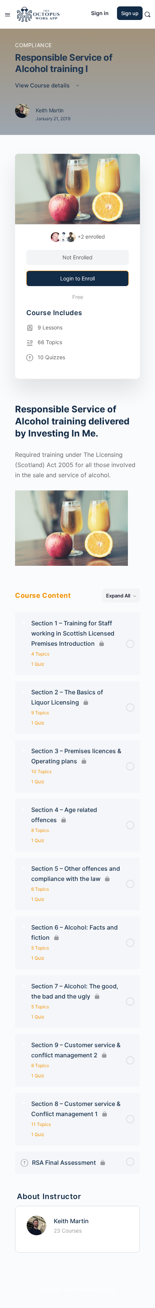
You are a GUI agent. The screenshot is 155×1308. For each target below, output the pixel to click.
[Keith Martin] (36, 1224)
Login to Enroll (77, 278)
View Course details (43, 85)
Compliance (33, 45)
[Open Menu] (7, 14)
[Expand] (24, 623)
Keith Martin (71, 1221)
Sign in (100, 13)
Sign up (129, 13)
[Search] (147, 14)
